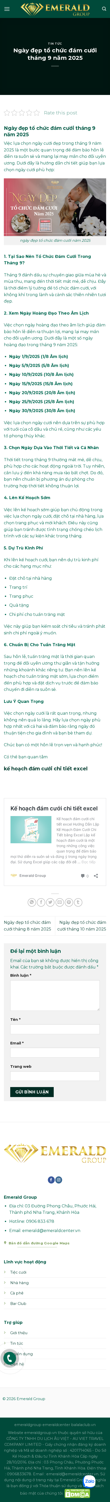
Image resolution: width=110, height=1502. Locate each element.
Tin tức (16, 1343)
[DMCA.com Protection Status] (77, 1493)
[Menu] (7, 9)
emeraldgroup (27, 1424)
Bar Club (18, 1303)
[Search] (104, 9)
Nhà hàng (19, 1283)
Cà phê (17, 1293)
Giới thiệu (18, 1333)
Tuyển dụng (21, 1354)
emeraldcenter (56, 1424)
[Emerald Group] (55, 9)
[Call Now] (9, 1358)
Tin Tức (55, 43)
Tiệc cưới (18, 1272)
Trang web (20, 1066)
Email (17, 1043)
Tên (15, 1019)
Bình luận (20, 975)
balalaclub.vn (83, 1424)
